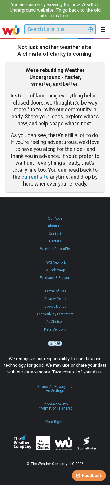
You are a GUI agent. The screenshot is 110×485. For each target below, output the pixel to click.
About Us (55, 226)
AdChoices (55, 322)
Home (11, 29)
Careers (55, 241)
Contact (55, 234)
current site (35, 177)
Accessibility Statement (55, 314)
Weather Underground (63, 443)
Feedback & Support (55, 278)
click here (60, 15)
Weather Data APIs (55, 249)
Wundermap (55, 270)
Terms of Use (55, 291)
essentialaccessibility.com (55, 343)
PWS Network (55, 262)
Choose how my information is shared (55, 406)
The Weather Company (22, 443)
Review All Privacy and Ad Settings (55, 389)
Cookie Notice (55, 306)
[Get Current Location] (90, 29)
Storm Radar (86, 442)
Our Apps (55, 218)
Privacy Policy (55, 299)
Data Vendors (55, 329)
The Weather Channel (43, 443)
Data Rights (55, 422)
